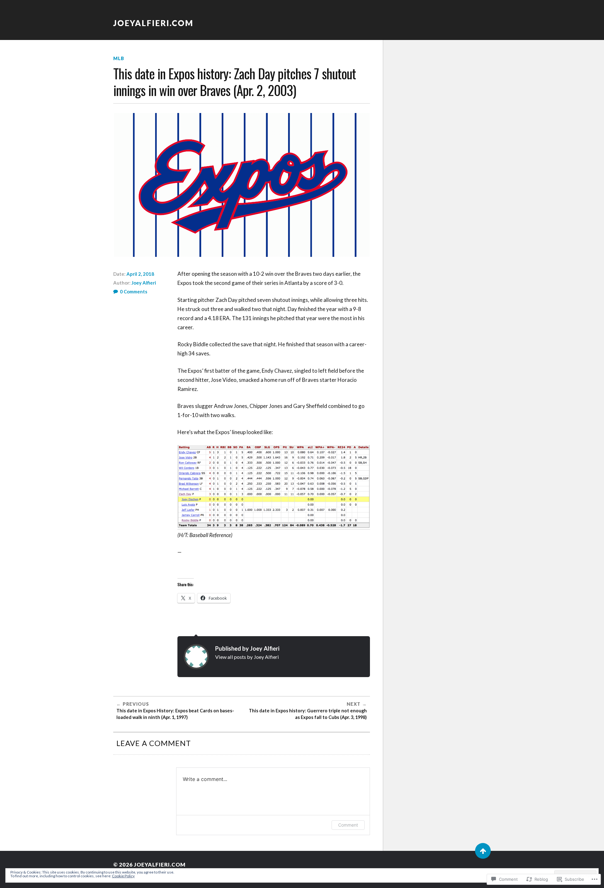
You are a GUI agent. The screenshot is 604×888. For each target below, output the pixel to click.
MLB (118, 58)
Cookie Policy (123, 876)
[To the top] (483, 851)
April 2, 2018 (140, 274)
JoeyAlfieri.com (153, 23)
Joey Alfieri (143, 283)
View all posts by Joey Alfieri (247, 657)
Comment (348, 825)
